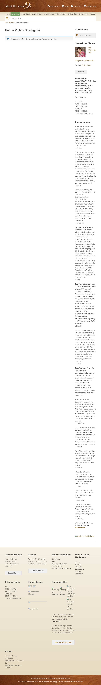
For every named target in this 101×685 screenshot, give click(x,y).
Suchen (8, 18)
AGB (53, 561)
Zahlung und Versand (59, 564)
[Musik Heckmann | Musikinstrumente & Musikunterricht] (18, 6)
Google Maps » (13, 573)
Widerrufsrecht (57, 566)
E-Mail (66, 6)
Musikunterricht (83, 14)
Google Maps (86, 65)
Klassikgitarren (49, 14)
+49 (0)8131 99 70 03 (39, 561)
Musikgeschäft (72, 14)
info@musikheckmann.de (37, 564)
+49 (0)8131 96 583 (92, 50)
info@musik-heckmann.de (84, 61)
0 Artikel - (91, 6)
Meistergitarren (25, 14)
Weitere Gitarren (60, 14)
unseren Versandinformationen (62, 633)
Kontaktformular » (37, 571)
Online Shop (15, 14)
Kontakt (92, 14)
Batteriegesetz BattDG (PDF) (61, 569)
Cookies (78, 571)
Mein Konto (77, 6)
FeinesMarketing (11, 656)
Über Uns (78, 567)
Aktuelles (78, 564)
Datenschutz (79, 569)
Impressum (79, 574)
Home (8, 14)
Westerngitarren (37, 14)
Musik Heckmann (9, 22)
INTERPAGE (9, 658)
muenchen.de (80, 528)
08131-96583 (55, 6)
